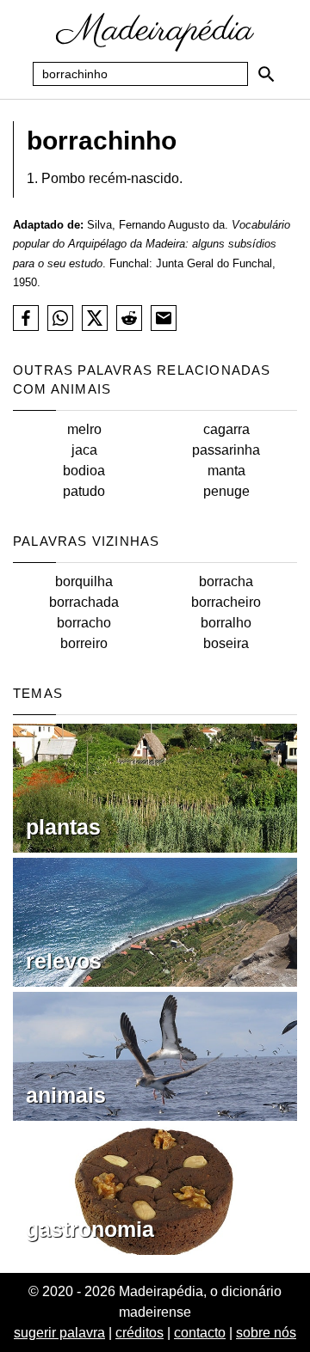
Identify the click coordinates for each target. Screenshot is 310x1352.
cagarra (226, 429)
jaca (84, 450)
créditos (139, 1332)
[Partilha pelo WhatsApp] (60, 318)
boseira (226, 643)
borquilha (84, 581)
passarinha (226, 450)
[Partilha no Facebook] (26, 318)
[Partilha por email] (164, 318)
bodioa (84, 470)
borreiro (84, 643)
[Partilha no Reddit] (129, 318)
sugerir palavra (59, 1332)
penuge (226, 491)
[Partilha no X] (95, 318)
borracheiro (226, 602)
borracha (226, 581)
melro (84, 429)
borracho (84, 622)
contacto (200, 1332)
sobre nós (266, 1332)
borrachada (84, 602)
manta (226, 470)
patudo (84, 491)
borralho (226, 622)
